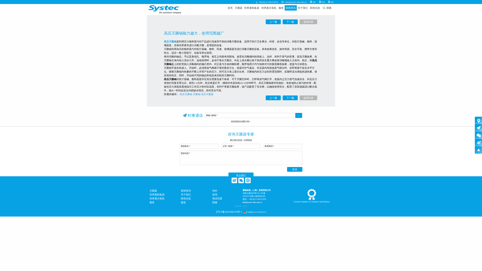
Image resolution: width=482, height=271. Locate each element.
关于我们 (303, 8)
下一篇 (290, 21)
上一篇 (273, 21)
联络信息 (315, 8)
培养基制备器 (251, 8)
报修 (214, 202)
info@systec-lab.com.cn (296, 2)
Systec (245, 206)
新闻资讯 (291, 8)
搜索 (329, 8)
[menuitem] (230, 8)
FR (332, 2)
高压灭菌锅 (170, 41)
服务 (281, 8)
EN (323, 2)
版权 (183, 202)
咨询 (214, 194)
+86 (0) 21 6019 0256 (268, 2)
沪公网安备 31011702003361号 (256, 212)
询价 (214, 190)
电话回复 (217, 198)
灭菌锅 (196, 94)
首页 (230, 8)
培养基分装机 (268, 8)
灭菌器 (238, 8)
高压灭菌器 (207, 94)
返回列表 (308, 21)
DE (314, 2)
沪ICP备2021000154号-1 (229, 211)
